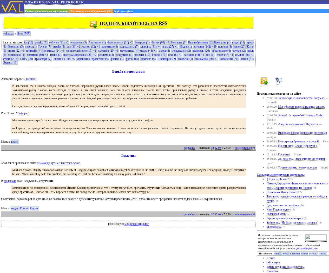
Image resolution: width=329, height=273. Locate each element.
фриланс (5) (148, 59)
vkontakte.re (274, 227)
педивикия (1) (16, 54)
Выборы (22, 113)
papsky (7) (41, 42)
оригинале (10, 180)
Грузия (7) (44, 46)
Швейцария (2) (167, 59)
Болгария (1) (178, 42)
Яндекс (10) (10, 62)
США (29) (26, 59)
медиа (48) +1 (148, 50)
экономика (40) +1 (206, 59)
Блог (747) (23, 33)
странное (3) (10, 59)
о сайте (271, 258)
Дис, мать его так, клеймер (283, 205)
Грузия (34, 208)
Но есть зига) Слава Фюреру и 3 (297, 145)
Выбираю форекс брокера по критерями (302, 132)
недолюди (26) (201, 50)
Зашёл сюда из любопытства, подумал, (301, 98)
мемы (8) (164, 50)
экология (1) (185, 59)
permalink (189, 147)
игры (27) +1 (170, 46)
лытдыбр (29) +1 (108, 50)
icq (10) (28, 42)
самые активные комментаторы (285, 266)
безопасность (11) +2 (120, 42)
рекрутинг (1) (124, 54)
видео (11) (238, 42)
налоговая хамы (276, 214)
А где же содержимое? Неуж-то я (298, 124)
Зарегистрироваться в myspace (285, 218)
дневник (30, 79)
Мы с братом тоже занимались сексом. (301, 106)
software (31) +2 (59, 42)
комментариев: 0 (245, 147)
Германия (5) (15, 46)
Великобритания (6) (200, 42)
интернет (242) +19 (205, 46)
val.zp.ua (8, 33)
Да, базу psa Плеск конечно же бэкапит (301, 159)
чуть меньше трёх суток (65, 163)
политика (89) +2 (37, 54)
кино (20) (239, 46)
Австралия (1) (97, 42)
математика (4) (129, 50)
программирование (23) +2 (79, 54)
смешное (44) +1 (194, 54)
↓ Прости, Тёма (276, 179)
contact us (272, 271)
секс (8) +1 (175, 54)
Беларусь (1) (142, 42)
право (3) (55, 54)
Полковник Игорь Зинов (281, 192)
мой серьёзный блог (137, 223)
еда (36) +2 (73, 46)
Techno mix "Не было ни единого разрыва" (292, 222)
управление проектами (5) (92, 59)
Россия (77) (159, 54)
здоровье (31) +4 (150, 46)
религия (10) (142, 54)
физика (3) (117, 59)
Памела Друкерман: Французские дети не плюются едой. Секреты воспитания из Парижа (297, 185)
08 (219, 147)
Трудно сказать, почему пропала (297, 167)
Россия (24, 208)
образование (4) (221, 50)
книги (14, 141)
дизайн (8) (59, 46)
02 (212, 147)
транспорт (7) (43, 59)
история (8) (225, 46)
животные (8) (110, 46)
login (117, 11)
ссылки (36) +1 (244, 54)
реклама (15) (106, 54)
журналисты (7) (129, 46)
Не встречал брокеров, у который (298, 141)
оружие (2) (238, 50)
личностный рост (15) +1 (81, 50)
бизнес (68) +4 (160, 42)
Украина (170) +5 (64, 59)
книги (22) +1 (16, 50)
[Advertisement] (176, 6)
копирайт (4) (33, 50)
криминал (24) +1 (53, 50)
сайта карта (273, 262)
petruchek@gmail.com (307, 248)
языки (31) (247, 59)
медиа (14, 208)
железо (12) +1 (91, 46)
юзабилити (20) (229, 59)
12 (216, 147)
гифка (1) (31, 46)
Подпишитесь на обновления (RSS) (91, 11)
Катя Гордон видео (278, 209)
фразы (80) (132, 59)
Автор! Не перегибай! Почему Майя (300, 115)
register (128, 11)
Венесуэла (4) (222, 42)
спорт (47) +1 (225, 54)
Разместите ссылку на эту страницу (46, 11)
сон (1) (210, 54)
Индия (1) (186, 46)
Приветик (284, 154)
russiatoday (43, 163)
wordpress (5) (78, 42)
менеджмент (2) (181, 50)
